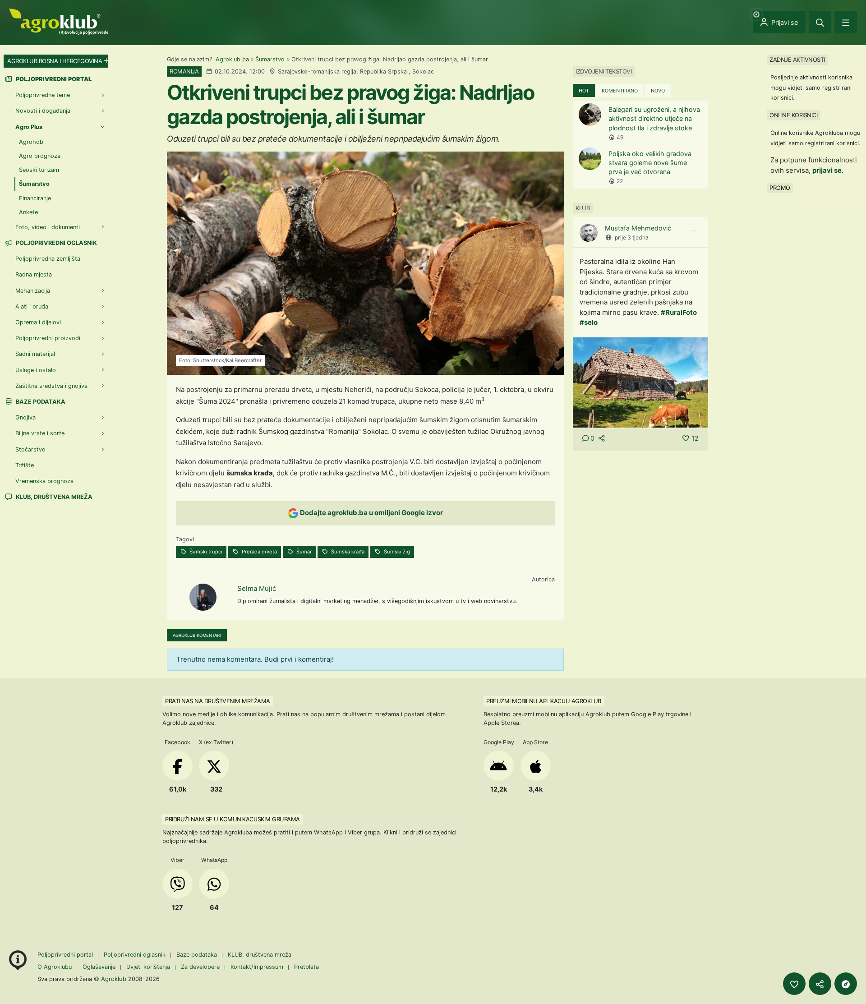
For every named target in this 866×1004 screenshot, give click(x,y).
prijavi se (827, 170)
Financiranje (35, 198)
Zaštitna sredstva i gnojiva (51, 385)
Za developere (200, 966)
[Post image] (640, 382)
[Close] (820, 22)
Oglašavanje (99, 966)
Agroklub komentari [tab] (197, 635)
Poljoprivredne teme (42, 95)
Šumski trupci (205, 551)
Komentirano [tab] (620, 91)
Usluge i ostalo (35, 370)
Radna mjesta (33, 274)
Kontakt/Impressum (256, 966)
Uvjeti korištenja (148, 966)
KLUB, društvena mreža (53, 496)
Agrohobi (32, 141)
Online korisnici (793, 115)
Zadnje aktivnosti (797, 59)
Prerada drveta (258, 551)
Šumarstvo (270, 59)
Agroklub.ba (232, 59)
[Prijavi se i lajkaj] (794, 983)
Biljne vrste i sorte (39, 433)
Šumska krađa (347, 551)
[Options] (693, 231)
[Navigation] (845, 22)
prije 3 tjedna (632, 237)
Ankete (28, 212)
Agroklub (113, 978)
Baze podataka (39, 401)
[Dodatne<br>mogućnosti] (845, 983)
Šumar (303, 551)
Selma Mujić (256, 588)
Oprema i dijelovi (38, 322)
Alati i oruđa (31, 306)
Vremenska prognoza (44, 481)
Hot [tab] (584, 91)
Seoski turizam (39, 169)
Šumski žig (396, 551)
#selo (589, 322)
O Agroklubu (54, 966)
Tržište (24, 465)
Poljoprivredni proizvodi (47, 338)
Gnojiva (25, 417)
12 (695, 438)
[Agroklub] (58, 21)
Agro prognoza (39, 155)
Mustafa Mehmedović (638, 228)
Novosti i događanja (42, 110)
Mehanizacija (32, 290)
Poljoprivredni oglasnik (55, 242)
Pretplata (306, 966)
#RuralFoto (679, 312)
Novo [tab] (658, 91)
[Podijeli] (820, 983)
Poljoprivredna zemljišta (47, 258)
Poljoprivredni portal (66, 954)
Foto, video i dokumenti (47, 227)
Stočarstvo (30, 449)
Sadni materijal (35, 353)
